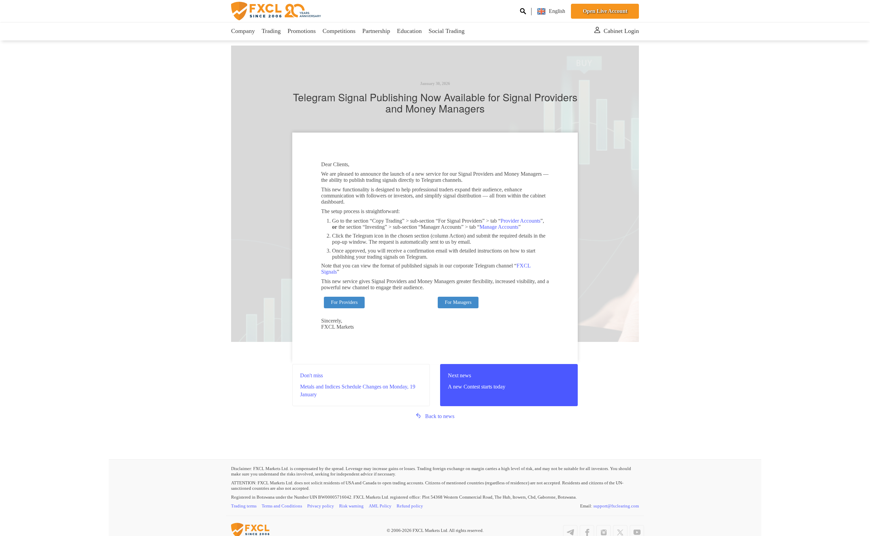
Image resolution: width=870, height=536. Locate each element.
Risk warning (351, 505)
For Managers (458, 302)
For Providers (344, 302)
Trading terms (244, 505)
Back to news (439, 416)
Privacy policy (320, 505)
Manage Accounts (499, 227)
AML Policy (380, 505)
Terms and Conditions (282, 505)
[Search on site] (523, 12)
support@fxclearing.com (616, 505)
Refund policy (410, 505)
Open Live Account (605, 11)
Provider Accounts (520, 221)
